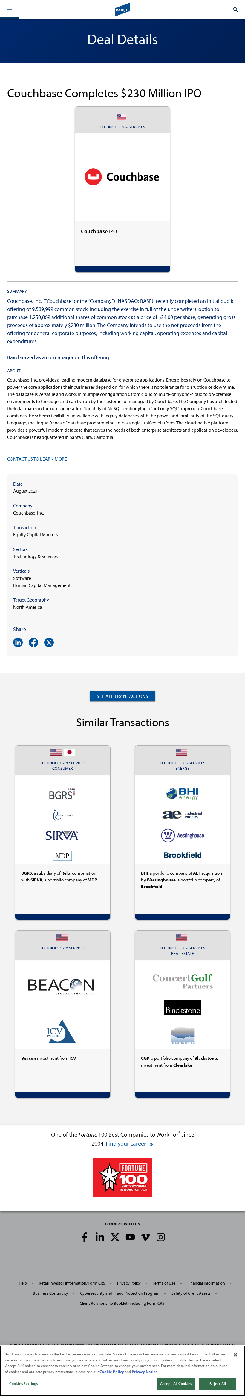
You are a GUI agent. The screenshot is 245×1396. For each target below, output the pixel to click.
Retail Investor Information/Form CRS (72, 1283)
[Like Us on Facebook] (84, 1237)
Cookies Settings (23, 1383)
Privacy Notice (144, 1371)
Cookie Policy (111, 1371)
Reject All (217, 1383)
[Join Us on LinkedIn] (100, 1237)
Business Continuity (50, 1293)
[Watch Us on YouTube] (130, 1237)
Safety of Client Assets (191, 1293)
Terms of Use (164, 1283)
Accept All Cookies (176, 1383)
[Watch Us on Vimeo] (145, 1237)
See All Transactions (122, 696)
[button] (9, 9)
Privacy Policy (129, 1283)
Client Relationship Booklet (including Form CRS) (123, 1303)
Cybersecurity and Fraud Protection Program (120, 1293)
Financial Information (206, 1283)
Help (23, 1283)
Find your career (126, 1143)
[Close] (235, 1354)
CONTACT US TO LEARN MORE (37, 459)
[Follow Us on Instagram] (161, 1237)
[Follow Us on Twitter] (115, 1237)
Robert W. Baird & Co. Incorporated (53, 1345)
